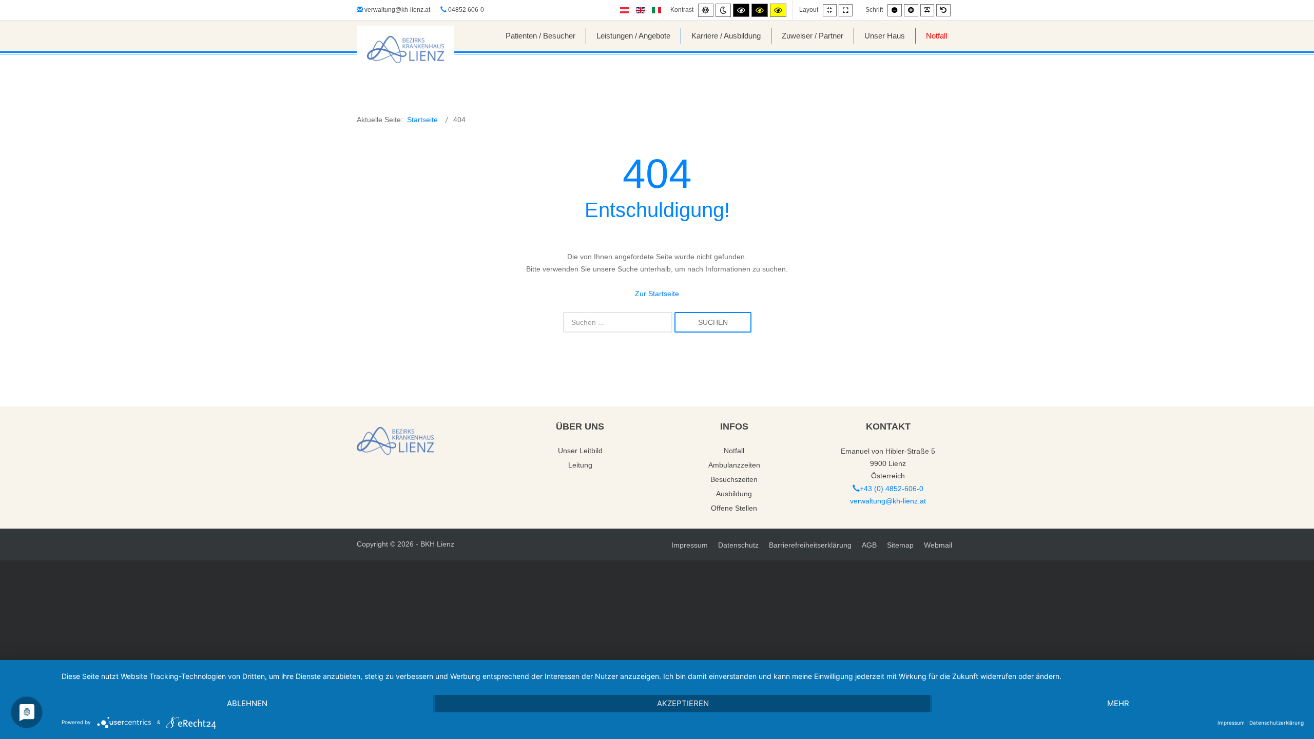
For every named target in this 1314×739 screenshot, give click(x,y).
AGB (869, 545)
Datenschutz (738, 545)
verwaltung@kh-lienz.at (397, 9)
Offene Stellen (734, 508)
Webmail (938, 545)
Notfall (734, 450)
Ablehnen (247, 703)
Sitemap (900, 545)
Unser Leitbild (580, 450)
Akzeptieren (683, 703)
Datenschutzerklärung (1276, 722)
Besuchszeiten (734, 479)
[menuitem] (540, 36)
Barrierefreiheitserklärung (810, 545)
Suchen (713, 322)
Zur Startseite (657, 293)
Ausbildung (734, 494)
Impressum (689, 545)
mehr (1118, 703)
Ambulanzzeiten (734, 465)
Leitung (580, 465)
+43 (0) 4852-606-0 (891, 488)
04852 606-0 (465, 9)
